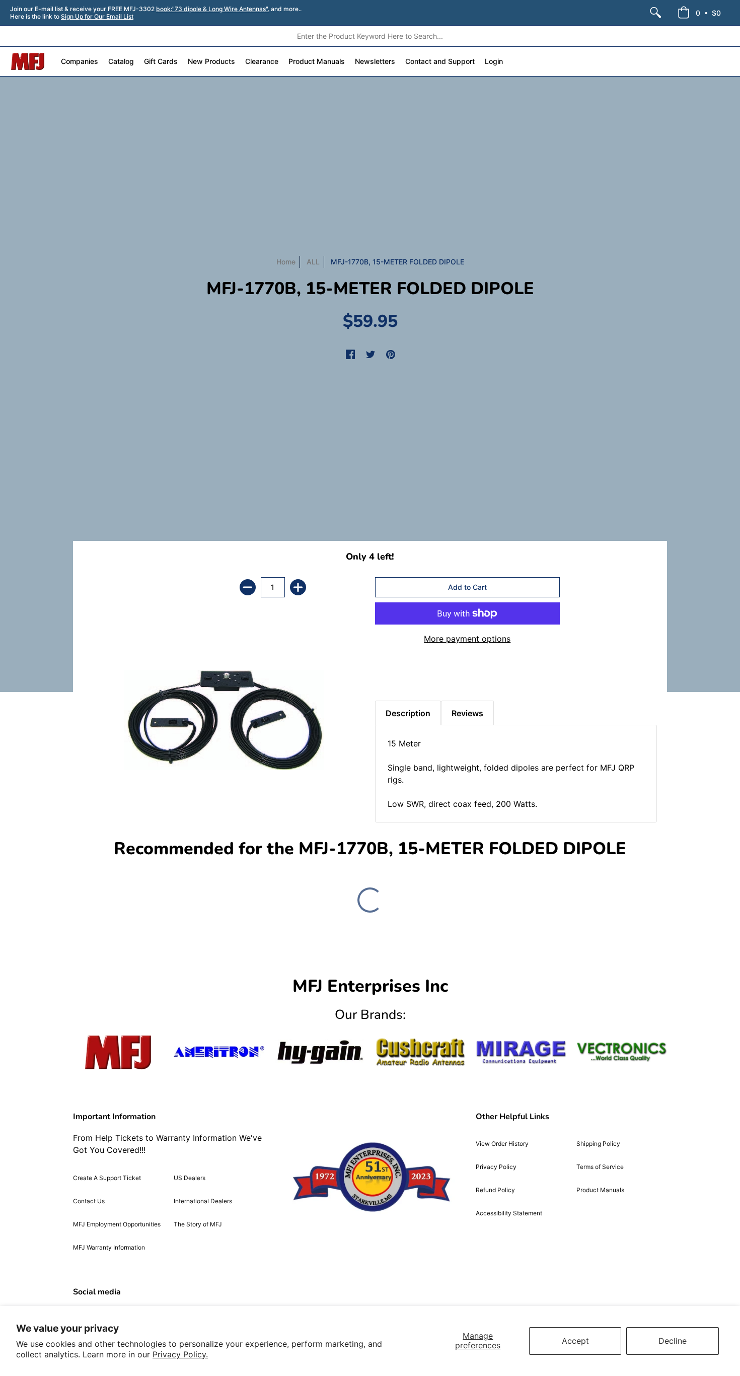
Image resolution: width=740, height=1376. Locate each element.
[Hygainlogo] (319, 1052)
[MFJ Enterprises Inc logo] (28, 61)
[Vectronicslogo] (621, 1052)
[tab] (392, 675)
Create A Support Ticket (107, 1178)
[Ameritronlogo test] (219, 1052)
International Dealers (203, 1201)
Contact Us (89, 1201)
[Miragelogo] (521, 1052)
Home (285, 261)
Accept (575, 1341)
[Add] (298, 587)
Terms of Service (600, 1167)
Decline (672, 1341)
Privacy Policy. (180, 1354)
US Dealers (189, 1178)
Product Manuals (600, 1190)
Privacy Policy (496, 1167)
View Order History (502, 1143)
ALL (313, 261)
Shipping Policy (598, 1143)
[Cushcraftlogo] (420, 1052)
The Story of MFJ (198, 1224)
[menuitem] (655, 12)
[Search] (655, 12)
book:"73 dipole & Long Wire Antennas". (212, 9)
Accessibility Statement (509, 1213)
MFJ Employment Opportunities (117, 1224)
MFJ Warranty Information (109, 1247)
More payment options (467, 639)
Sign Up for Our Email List (97, 16)
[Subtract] (248, 587)
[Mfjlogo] (118, 1052)
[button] (699, 12)
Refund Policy (495, 1190)
